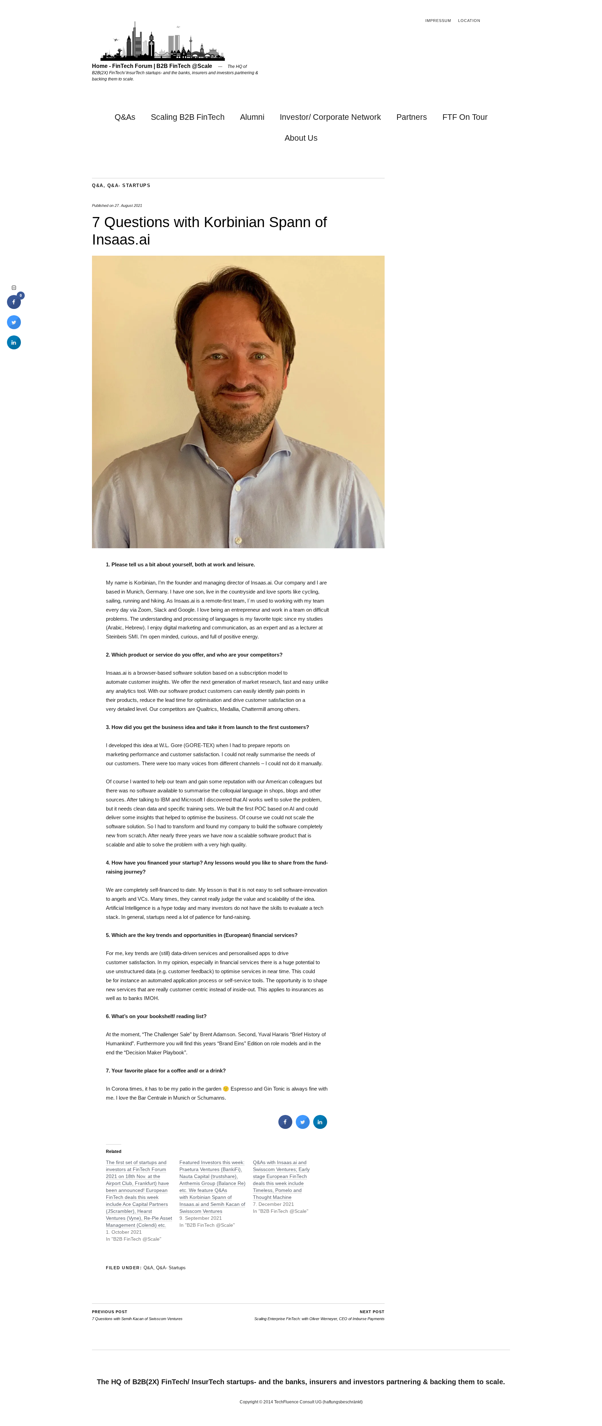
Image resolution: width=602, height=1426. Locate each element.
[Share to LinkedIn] (320, 1126)
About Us (301, 137)
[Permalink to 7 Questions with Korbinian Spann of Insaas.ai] (238, 546)
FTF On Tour (465, 117)
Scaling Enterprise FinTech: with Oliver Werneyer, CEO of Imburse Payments (319, 1315)
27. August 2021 (128, 205)
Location (469, 20)
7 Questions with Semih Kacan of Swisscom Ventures (137, 1315)
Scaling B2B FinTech (188, 117)
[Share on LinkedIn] (14, 347)
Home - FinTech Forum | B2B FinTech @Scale (152, 66)
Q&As (125, 117)
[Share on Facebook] (285, 1126)
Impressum (438, 20)
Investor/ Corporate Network (330, 117)
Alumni (252, 117)
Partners (411, 117)
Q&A (97, 185)
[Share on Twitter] (303, 1126)
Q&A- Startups (129, 185)
